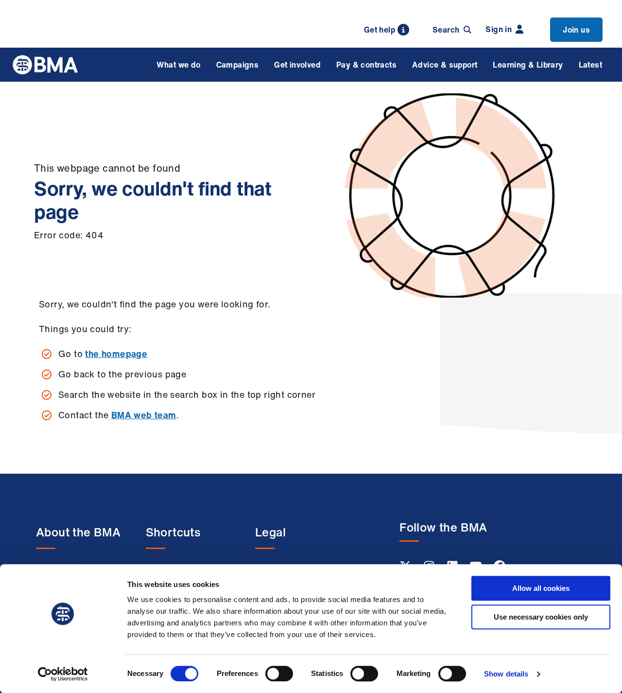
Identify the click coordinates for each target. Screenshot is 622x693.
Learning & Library (528, 65)
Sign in (498, 29)
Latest (590, 65)
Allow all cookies (541, 588)
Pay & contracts (366, 65)
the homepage (116, 353)
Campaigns (237, 65)
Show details (506, 674)
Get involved (297, 65)
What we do (178, 65)
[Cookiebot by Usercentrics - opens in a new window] (62, 674)
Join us (576, 30)
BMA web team (143, 415)
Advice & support (444, 65)
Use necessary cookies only (541, 617)
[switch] (279, 673)
